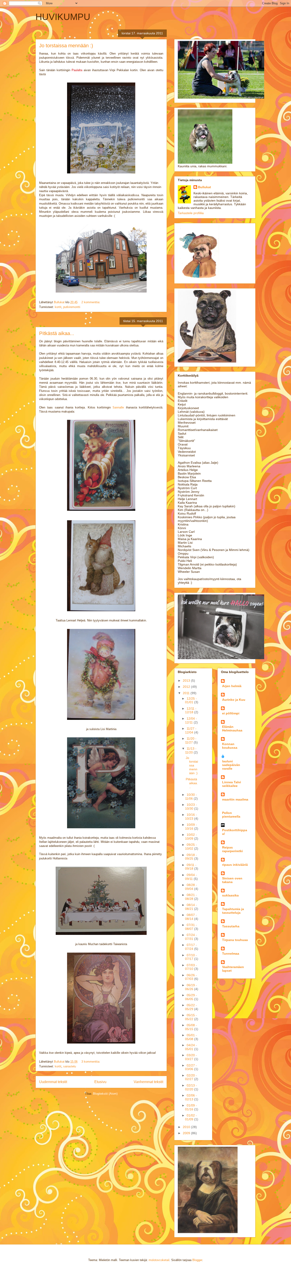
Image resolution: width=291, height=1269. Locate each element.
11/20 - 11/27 (190, 740)
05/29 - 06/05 (191, 997)
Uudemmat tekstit (53, 1082)
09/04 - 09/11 (191, 877)
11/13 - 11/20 (190, 750)
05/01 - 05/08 (191, 1037)
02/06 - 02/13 (191, 1097)
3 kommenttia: (91, 1061)
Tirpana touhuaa (235, 940)
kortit (58, 307)
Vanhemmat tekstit (148, 1082)
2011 (187, 693)
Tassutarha (230, 926)
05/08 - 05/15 (191, 1027)
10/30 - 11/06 (191, 796)
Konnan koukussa (229, 745)
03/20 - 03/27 (191, 1057)
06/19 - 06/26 (191, 987)
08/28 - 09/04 (191, 887)
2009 (187, 1133)
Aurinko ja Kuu (233, 699)
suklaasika (230, 895)
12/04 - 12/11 (191, 720)
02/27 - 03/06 (191, 1067)
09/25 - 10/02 (191, 846)
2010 (187, 1127)
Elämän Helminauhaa (232, 728)
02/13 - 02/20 (191, 1087)
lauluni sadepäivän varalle (231, 764)
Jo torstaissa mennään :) (66, 45)
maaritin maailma (235, 799)
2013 (187, 680)
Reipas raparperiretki (232, 849)
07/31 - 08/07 (191, 927)
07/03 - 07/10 (191, 967)
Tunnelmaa (230, 953)
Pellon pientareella (231, 814)
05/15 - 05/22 (191, 1017)
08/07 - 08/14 (191, 917)
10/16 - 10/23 (191, 816)
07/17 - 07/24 (191, 947)
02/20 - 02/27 (191, 1077)
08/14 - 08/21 (191, 907)
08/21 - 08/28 (191, 897)
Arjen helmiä (231, 686)
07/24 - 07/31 (191, 937)
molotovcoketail (159, 1260)
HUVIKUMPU (62, 17)
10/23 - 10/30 (191, 806)
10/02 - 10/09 (191, 836)
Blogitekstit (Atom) (105, 1093)
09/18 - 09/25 (191, 857)
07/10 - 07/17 (191, 957)
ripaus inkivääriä (235, 864)
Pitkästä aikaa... (56, 333)
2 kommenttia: (91, 302)
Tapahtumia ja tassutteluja (233, 910)
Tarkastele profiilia (191, 213)
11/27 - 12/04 (190, 730)
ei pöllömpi (230, 713)
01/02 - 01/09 (191, 1117)
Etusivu (100, 1082)
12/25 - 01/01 (191, 700)
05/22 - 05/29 (191, 1007)
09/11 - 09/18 (190, 867)
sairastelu (69, 1066)
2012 (187, 686)
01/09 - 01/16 (191, 1107)
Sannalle (118, 407)
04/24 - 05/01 (191, 1047)
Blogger (197, 1260)
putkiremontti (71, 307)
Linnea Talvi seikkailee (231, 784)
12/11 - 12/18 (190, 710)
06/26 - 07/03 (191, 977)
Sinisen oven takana (232, 880)
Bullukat (204, 187)
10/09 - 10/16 (191, 826)
